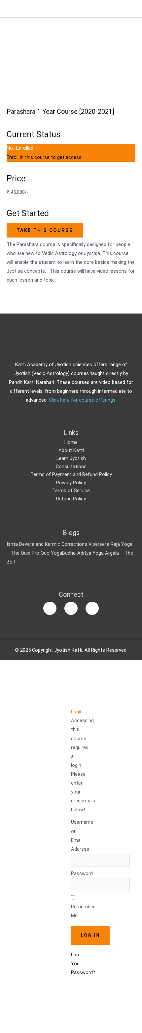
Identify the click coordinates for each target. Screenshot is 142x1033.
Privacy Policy (71, 483)
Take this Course (45, 230)
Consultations (71, 466)
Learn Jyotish (71, 458)
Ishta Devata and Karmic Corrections (47, 544)
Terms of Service (71, 490)
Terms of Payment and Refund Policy (71, 474)
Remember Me (83, 911)
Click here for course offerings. (83, 400)
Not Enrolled (20, 148)
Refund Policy (71, 499)
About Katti (71, 450)
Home (71, 442)
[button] (74, 702)
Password (82, 873)
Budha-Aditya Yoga (83, 553)
